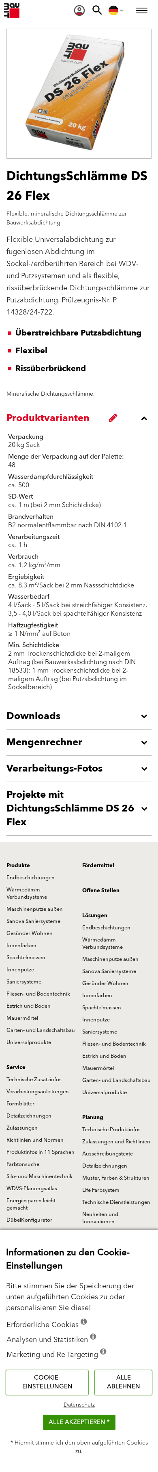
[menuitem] (79, 10)
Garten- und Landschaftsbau (40, 1030)
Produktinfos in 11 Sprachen (40, 1152)
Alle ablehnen (123, 1382)
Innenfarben (21, 945)
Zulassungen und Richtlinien (116, 1141)
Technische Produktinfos (111, 1129)
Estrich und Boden (28, 1006)
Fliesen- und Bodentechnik (38, 994)
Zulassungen (22, 1128)
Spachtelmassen (25, 957)
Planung (92, 1117)
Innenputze (20, 969)
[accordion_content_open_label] (81, 716)
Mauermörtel (22, 1018)
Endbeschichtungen (30, 877)
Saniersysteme (23, 981)
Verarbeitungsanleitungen (37, 1091)
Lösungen (94, 915)
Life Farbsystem (101, 1190)
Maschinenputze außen (34, 909)
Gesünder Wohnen (29, 933)
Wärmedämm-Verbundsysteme (26, 893)
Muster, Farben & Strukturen (115, 1178)
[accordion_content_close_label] (81, 418)
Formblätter (20, 1103)
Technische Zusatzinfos (34, 1079)
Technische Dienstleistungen (116, 1202)
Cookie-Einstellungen (47, 1382)
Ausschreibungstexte (107, 1153)
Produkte (18, 865)
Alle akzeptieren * (79, 1422)
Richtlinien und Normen (35, 1140)
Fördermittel (98, 865)
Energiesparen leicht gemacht (31, 1204)
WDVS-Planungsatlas (31, 1188)
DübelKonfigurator (29, 1220)
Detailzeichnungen (28, 1115)
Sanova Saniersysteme (33, 921)
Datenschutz (79, 1405)
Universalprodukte (28, 1042)
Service (16, 1067)
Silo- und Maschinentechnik (39, 1176)
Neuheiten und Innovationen (100, 1218)
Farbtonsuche (22, 1164)
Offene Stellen (101, 890)
